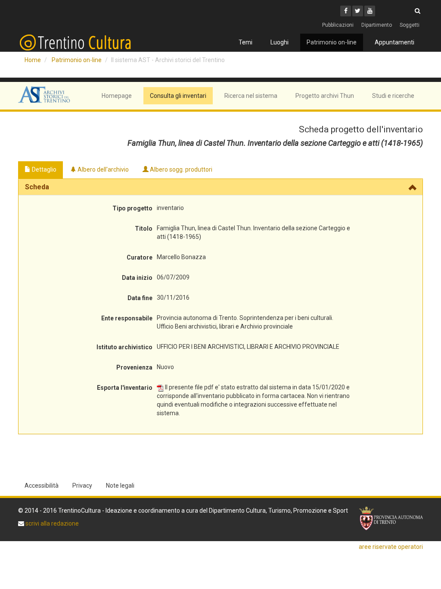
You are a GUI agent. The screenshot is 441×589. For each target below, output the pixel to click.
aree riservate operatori (391, 546)
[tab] (220, 187)
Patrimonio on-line (332, 42)
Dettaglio (43, 169)
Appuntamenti (394, 42)
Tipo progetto (132, 208)
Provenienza (134, 367)
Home (33, 59)
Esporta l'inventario (124, 387)
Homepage (117, 95)
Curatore (139, 257)
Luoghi (279, 42)
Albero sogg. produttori (180, 169)
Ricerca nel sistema (250, 95)
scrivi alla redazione (51, 523)
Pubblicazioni (338, 25)
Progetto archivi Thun (324, 95)
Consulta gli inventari (178, 95)
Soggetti (409, 25)
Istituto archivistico (124, 347)
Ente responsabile (126, 318)
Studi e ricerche (393, 95)
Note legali (120, 485)
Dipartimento (376, 25)
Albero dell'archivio (102, 169)
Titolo (143, 228)
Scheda (37, 187)
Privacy (82, 485)
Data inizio (137, 277)
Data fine (139, 297)
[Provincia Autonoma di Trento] (391, 518)
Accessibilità (42, 485)
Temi (245, 42)
